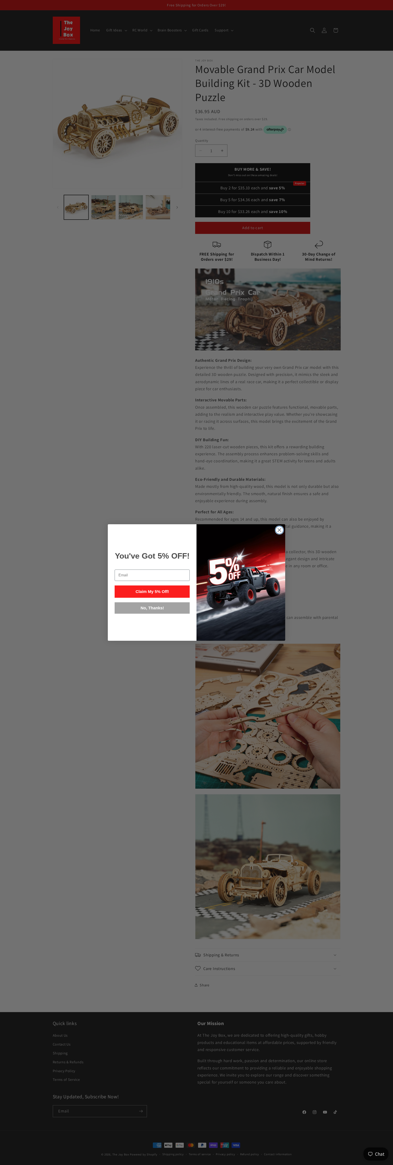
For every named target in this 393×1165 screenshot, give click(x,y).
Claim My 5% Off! (152, 591)
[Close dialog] (279, 530)
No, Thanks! (152, 608)
